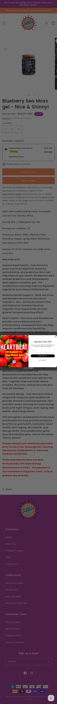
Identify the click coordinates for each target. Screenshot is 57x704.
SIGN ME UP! (42, 355)
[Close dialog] (55, 337)
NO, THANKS (42, 360)
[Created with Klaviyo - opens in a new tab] (28, 368)
